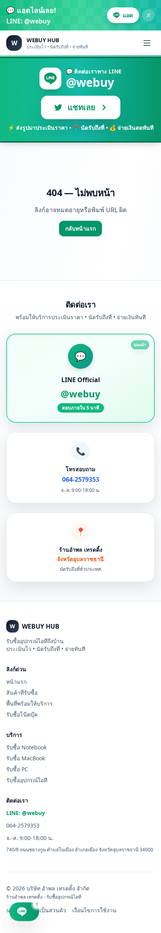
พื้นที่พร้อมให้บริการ (29, 703)
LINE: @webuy (25, 813)
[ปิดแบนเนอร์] (148, 15)
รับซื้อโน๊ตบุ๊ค (22, 714)
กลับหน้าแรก (80, 228)
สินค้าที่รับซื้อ (22, 692)
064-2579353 (22, 825)
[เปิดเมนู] (147, 43)
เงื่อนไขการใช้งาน (94, 910)
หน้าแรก (16, 681)
